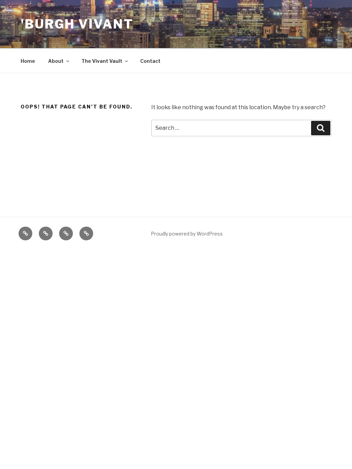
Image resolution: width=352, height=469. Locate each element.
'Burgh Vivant (77, 24)
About (56, 61)
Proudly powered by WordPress (187, 234)
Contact (150, 61)
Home (28, 61)
